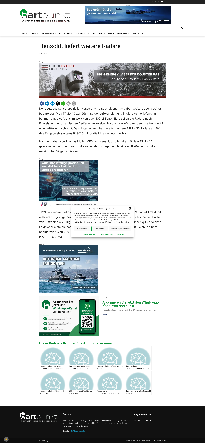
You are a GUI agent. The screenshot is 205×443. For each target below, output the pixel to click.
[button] (130, 209)
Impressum (120, 234)
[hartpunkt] (45, 15)
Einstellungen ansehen (120, 228)
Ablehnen (100, 228)
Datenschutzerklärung (106, 234)
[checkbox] (6, 439)
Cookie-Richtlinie (89, 234)
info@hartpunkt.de (77, 431)
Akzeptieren (82, 228)
